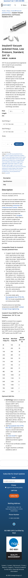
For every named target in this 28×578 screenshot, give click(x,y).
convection (16, 205)
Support (10, 567)
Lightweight (4, 163)
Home (3, 11)
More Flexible (9, 166)
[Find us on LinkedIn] (14, 524)
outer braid (11, 436)
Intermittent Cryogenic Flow (17, 162)
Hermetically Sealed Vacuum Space (14, 158)
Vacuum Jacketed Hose (14, 171)
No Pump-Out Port (17, 166)
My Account (16, 565)
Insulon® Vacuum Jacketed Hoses (14, 154)
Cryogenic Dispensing (14, 155)
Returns (4, 567)
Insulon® (7, 173)
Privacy (23, 565)
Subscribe (14, 496)
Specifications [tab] (7, 181)
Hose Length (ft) (4, 113)
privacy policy (18, 487)
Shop (8, 11)
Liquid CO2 (16, 163)
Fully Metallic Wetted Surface (15, 157)
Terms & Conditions (20, 567)
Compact (7, 155)
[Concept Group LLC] (6, 5)
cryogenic (19, 215)
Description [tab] (6, 178)
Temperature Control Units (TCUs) (10, 170)
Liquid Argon (11, 163)
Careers (4, 565)
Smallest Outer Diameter (17, 168)
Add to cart (18, 144)
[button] (15, 5)
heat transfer (13, 207)
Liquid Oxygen (9, 165)
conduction (5, 207)
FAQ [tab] (4, 184)
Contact (9, 565)
